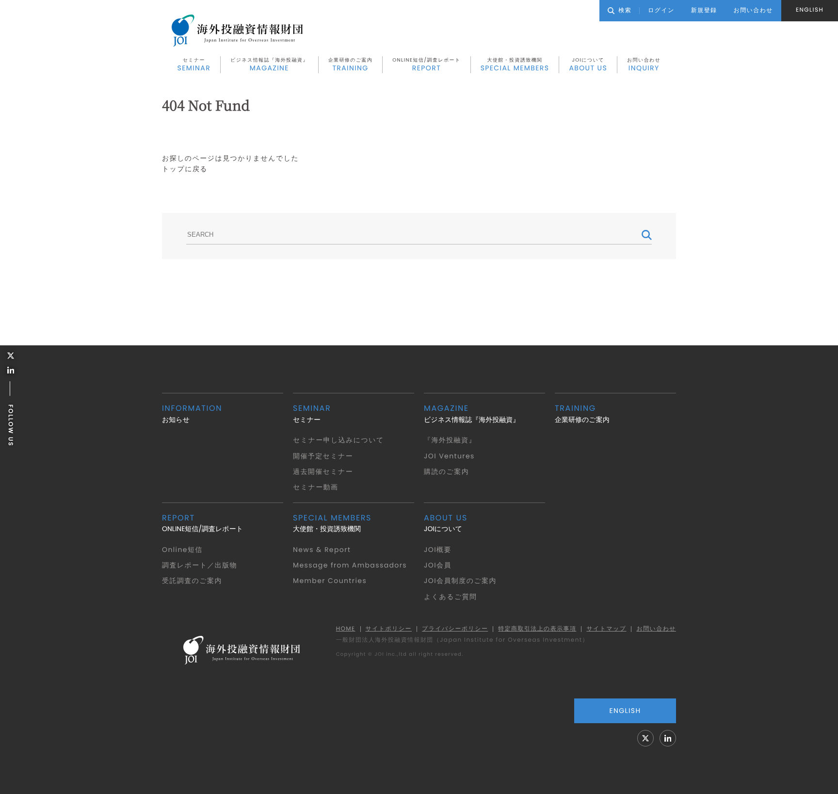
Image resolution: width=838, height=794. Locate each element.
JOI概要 (437, 549)
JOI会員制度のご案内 (460, 580)
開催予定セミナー (323, 456)
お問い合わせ (644, 64)
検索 (624, 10)
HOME (345, 629)
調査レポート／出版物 (199, 565)
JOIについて (588, 64)
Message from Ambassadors (350, 565)
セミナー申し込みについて (338, 440)
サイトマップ (606, 629)
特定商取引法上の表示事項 (537, 629)
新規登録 (704, 10)
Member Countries (330, 580)
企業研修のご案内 (350, 64)
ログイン (661, 10)
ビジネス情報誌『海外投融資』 (269, 64)
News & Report (322, 549)
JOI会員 (437, 565)
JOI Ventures (449, 456)
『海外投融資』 (450, 440)
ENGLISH (809, 10)
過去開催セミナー (323, 471)
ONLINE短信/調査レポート (426, 64)
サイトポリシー (389, 629)
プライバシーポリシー (455, 629)
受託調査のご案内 (192, 580)
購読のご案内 (446, 471)
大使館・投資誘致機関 (515, 64)
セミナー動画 (315, 487)
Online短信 (182, 549)
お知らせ (192, 413)
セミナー (194, 64)
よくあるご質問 (450, 596)
